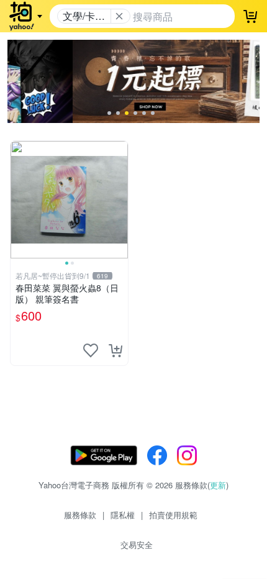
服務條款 (80, 515)
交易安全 (136, 544)
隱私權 (123, 515)
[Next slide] (120, 199)
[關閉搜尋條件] (119, 16)
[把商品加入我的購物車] (115, 350)
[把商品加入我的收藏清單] (90, 350)
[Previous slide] (19, 199)
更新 (218, 485)
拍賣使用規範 (173, 515)
